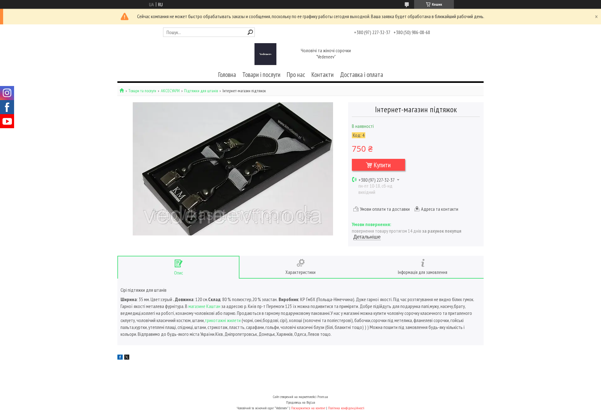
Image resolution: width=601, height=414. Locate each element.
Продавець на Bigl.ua (300, 402)
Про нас (296, 74)
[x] (126, 358)
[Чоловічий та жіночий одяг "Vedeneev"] (265, 54)
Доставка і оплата (361, 74)
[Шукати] (250, 32)
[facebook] (120, 358)
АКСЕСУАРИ (170, 90)
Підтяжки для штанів (201, 90)
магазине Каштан (204, 306)
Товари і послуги (261, 74)
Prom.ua (322, 396)
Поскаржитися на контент (308, 408)
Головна (227, 74)
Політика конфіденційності (346, 408)
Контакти (322, 74)
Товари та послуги (142, 90)
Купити (382, 164)
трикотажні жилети (223, 320)
